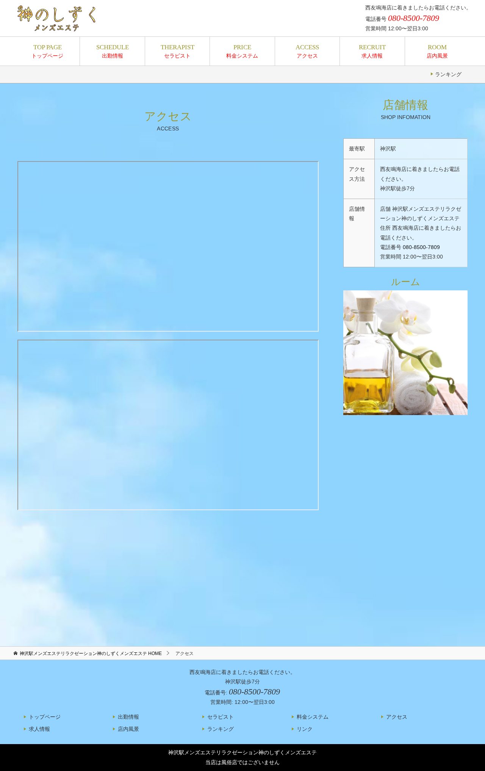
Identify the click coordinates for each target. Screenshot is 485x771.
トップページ (47, 51)
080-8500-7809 (421, 247)
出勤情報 (112, 51)
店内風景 (437, 51)
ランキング (448, 74)
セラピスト (177, 51)
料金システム (242, 51)
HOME (91, 653)
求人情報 (372, 51)
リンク (305, 729)
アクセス (307, 51)
